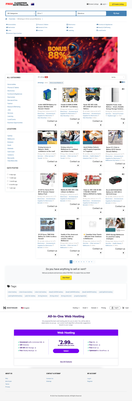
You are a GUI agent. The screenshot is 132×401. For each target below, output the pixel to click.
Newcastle (11, 158)
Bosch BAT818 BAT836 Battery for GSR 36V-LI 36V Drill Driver (114, 192)
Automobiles (12, 24)
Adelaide (10, 148)
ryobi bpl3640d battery (15, 296)
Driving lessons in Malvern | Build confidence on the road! (46, 149)
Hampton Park (87, 158)
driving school (54, 296)
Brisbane (10, 142)
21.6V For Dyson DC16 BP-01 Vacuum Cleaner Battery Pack (46, 192)
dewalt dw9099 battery (89, 292)
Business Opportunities (14, 33)
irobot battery (12, 292)
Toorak (40, 158)
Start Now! (66, 277)
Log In (89, 378)
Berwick (40, 203)
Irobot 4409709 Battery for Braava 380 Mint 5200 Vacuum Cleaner (47, 107)
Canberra (11, 155)
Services (40, 30)
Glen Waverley (42, 118)
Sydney (10, 136)
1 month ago (13, 181)
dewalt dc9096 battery (56, 292)
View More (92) (12, 161)
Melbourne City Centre (113, 160)
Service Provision (118, 113)
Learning (71, 30)
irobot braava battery (25, 292)
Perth (9, 145)
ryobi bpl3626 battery (106, 292)
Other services (49, 156)
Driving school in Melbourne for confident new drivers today (69, 149)
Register (90, 381)
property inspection (80, 296)
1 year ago (12, 188)
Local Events (102, 30)
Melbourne (11, 139)
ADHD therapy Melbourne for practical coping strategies (115, 237)
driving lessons (42, 296)
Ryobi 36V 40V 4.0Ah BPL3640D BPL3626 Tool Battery (92, 107)
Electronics (71, 24)
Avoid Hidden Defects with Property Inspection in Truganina (92, 149)
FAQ (6, 378)
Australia (12, 19)
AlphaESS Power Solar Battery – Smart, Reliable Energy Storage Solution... (115, 107)
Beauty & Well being (104, 27)
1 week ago (12, 178)
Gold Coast (11, 151)
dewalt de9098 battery (73, 292)
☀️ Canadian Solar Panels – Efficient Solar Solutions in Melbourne (92, 236)
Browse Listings (93, 4)
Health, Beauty (94, 156)
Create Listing (119, 4)
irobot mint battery (40, 292)
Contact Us (49, 378)
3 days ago (12, 174)
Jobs (9, 30)
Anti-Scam (8, 381)
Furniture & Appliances (105, 24)
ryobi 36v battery (30, 296)
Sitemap (48, 381)
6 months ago (13, 184)
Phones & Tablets (42, 24)
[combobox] (21, 13)
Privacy (7, 387)
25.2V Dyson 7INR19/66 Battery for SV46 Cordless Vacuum (47, 236)
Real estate (11, 27)
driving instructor (66, 296)
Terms (7, 384)
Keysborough (112, 115)
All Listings (42, 77)
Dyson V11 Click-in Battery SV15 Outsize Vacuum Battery (113, 149)
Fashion (70, 27)
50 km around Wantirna (56, 82)
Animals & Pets (42, 27)
